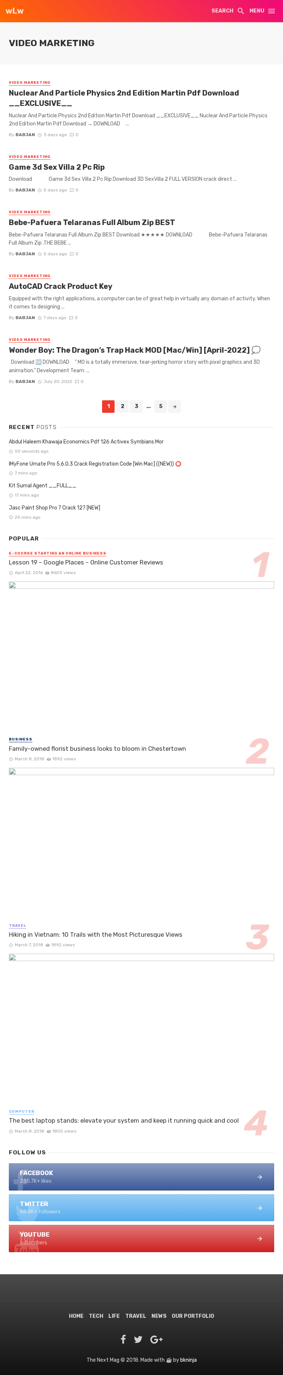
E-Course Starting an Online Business (57, 553)
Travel (17, 925)
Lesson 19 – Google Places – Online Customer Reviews (86, 562)
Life (114, 1316)
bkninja (188, 1360)
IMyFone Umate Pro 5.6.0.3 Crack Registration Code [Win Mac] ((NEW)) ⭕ (95, 464)
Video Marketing (29, 82)
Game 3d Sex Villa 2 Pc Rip (57, 167)
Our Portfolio (193, 1316)
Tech (96, 1316)
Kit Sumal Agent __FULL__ (42, 486)
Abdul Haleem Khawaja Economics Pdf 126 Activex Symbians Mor (86, 442)
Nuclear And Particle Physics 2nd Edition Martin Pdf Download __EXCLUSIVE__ (124, 98)
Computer (21, 1111)
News (159, 1316)
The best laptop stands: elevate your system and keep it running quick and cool (124, 1120)
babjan (25, 134)
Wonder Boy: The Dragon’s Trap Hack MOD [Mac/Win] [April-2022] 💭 (135, 350)
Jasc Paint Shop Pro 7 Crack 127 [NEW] (54, 508)
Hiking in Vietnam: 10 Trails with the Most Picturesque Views (95, 934)
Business (20, 739)
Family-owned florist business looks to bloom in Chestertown (97, 748)
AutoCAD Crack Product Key (60, 286)
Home (76, 1316)
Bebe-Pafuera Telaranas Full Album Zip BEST (92, 222)
